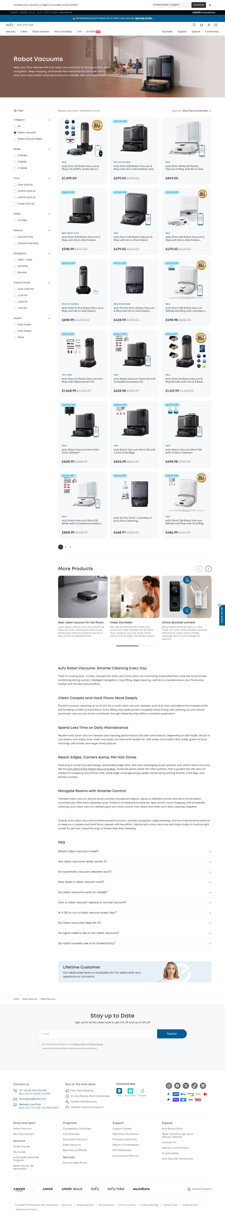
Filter (21, 111)
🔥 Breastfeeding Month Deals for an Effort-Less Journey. (113, 18)
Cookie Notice (189, 1205)
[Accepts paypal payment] (168, 1100)
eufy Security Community (177, 1159)
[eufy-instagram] (169, 1086)
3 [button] (70, 547)
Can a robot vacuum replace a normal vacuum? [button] (92, 902)
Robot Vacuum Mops (30, 139)
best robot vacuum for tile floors (80, 622)
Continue (198, 5)
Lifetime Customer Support (86, 1107)
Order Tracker (21, 1147)
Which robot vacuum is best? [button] (78, 851)
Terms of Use (79, 1044)
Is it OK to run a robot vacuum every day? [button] (87, 913)
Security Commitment (175, 1148)
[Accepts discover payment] (190, 1094)
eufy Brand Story (172, 1129)
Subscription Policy (26, 1210)
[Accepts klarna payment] (198, 1100)
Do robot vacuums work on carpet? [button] (82, 892)
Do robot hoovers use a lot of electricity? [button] (86, 943)
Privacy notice (127, 1205)
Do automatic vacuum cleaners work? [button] (84, 872)
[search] (194, 25)
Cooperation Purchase (77, 1129)
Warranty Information (126, 1134)
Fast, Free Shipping (82, 1091)
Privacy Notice (96, 1044)
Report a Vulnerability (126, 1145)
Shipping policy (85, 1205)
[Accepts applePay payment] (183, 1094)
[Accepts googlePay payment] (198, 1094)
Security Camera (23, 1134)
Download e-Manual (125, 1156)
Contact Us (169, 1142)
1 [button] (60, 547)
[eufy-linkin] (203, 1086)
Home (16, 999)
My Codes (19, 1152)
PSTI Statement (122, 1150)
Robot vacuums (27, 133)
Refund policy (106, 1205)
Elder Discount (72, 1145)
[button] (210, 5)
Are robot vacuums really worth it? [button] (82, 861)
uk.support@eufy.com (32, 1099)
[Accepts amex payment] (175, 1094)
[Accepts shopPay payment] (175, 1100)
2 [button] (65, 547)
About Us (67, 1205)
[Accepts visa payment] (190, 1100)
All (19, 126)
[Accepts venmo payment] (183, 1100)
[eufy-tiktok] (194, 1086)
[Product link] (82, 138)
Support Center (122, 1129)
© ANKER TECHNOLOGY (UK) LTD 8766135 (36, 1205)
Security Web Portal (75, 1163)
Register (172, 1034)
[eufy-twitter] (186, 1086)
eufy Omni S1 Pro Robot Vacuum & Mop (91, 769)
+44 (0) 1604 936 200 (35, 1090)
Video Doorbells (121, 622)
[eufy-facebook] (177, 1086)
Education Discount (75, 1139)
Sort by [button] (176, 111)
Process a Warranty (125, 1139)
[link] (135, 971)
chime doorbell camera (178, 622)
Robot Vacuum (22, 1129)
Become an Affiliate (75, 1150)
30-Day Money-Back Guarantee (90, 1096)
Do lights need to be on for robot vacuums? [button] (88, 933)
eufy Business (71, 1134)
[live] (201, 25)
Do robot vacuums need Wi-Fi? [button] (79, 923)
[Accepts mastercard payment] (205, 1094)
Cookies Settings (149, 1205)
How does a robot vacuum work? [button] (81, 882)
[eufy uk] (10, 25)
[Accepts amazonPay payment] (168, 1094)
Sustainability (170, 1153)
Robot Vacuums (30, 999)
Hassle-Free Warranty (83, 1102)
